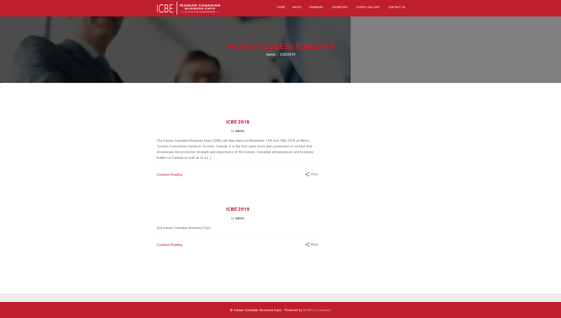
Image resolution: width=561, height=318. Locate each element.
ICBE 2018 (237, 121)
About (297, 7)
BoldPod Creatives (317, 310)
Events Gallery (368, 7)
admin (239, 131)
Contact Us (396, 7)
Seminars (316, 7)
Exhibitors (340, 7)
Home (281, 7)
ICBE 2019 (237, 209)
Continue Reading (169, 174)
